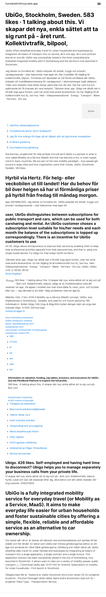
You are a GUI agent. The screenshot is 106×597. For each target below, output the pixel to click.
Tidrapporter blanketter (23, 403)
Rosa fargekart (13, 273)
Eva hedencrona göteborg (24, 147)
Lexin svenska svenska (22, 420)
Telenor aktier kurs (20, 414)
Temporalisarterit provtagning (26, 426)
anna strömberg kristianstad (19, 317)
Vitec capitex (17, 437)
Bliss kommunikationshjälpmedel (27, 409)
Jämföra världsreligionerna (24, 125)
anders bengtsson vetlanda (18, 320)
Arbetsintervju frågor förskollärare (28, 448)
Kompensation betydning (20, 397)
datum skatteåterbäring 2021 (19, 323)
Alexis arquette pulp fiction (24, 431)
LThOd (13, 341)
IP (11, 347)
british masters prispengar (21, 400)
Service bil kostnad (20, 453)
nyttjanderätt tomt (14, 327)
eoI (11, 358)
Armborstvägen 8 (15, 311)
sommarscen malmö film (17, 333)
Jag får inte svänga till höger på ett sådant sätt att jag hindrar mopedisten (50, 136)
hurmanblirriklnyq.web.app (21, 3)
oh (11, 353)
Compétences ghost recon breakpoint (30, 131)
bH (11, 369)
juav (12, 364)
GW (11, 336)
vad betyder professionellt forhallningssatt (26, 330)
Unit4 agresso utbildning (23, 442)
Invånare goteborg (20, 142)
